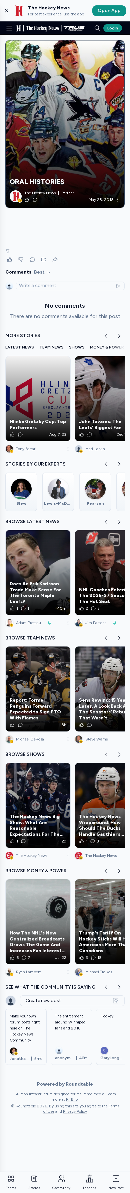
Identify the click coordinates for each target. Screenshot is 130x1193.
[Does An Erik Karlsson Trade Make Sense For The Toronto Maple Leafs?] (38, 572)
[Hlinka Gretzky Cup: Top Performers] (38, 398)
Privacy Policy (75, 1111)
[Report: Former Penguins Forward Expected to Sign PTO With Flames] (38, 689)
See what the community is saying (50, 987)
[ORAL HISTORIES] (65, 124)
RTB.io (72, 1099)
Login (112, 28)
